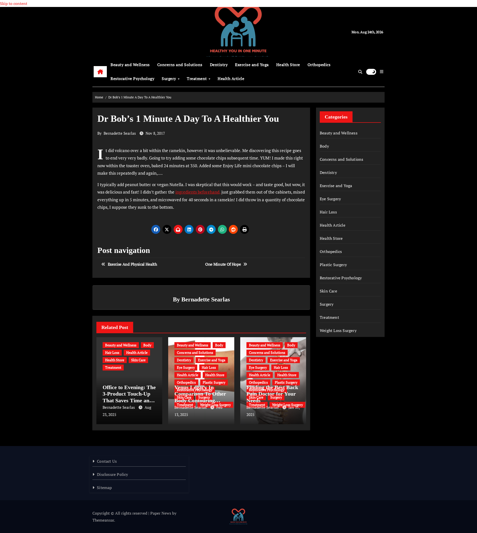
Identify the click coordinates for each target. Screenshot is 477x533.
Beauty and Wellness (130, 64)
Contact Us (107, 461)
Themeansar (103, 520)
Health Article (231, 78)
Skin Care (138, 360)
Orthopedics (319, 64)
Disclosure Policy (112, 474)
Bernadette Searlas (120, 133)
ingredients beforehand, (197, 192)
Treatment (197, 78)
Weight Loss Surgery (338, 330)
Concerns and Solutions (179, 64)
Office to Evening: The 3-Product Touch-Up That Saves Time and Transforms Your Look (129, 400)
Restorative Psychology (132, 78)
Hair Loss (112, 352)
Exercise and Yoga (252, 64)
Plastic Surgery (214, 382)
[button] (381, 71)
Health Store (288, 64)
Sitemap (104, 487)
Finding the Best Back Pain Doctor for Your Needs (272, 394)
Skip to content (13, 3)
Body (147, 345)
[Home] (100, 72)
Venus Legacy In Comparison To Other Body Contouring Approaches (200, 397)
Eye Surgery (186, 367)
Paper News (160, 513)
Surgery (169, 78)
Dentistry (219, 64)
